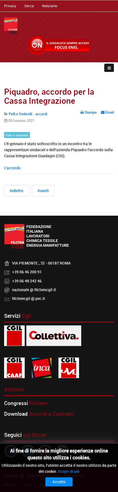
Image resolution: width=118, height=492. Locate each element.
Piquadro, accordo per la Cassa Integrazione (49, 96)
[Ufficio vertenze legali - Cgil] (68, 367)
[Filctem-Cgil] (11, 25)
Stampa (90, 112)
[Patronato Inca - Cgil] (41, 367)
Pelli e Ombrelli (17, 135)
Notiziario (49, 5)
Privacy (10, 5)
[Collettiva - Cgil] (53, 335)
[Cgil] (14, 335)
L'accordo (12, 167)
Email (109, 112)
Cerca (29, 5)
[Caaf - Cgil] (14, 367)
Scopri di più (69, 471)
